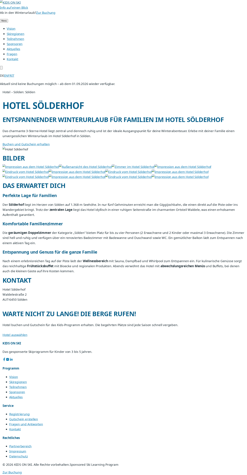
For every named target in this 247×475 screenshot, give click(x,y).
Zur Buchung (45, 12)
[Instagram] (7, 360)
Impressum (17, 451)
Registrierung (19, 414)
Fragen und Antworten (26, 424)
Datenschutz (18, 456)
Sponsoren (15, 44)
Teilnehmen (15, 39)
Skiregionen (15, 34)
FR (10, 75)
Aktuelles (13, 49)
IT (13, 75)
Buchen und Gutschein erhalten (26, 144)
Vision (11, 28)
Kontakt (12, 59)
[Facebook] (4, 360)
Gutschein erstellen (23, 419)
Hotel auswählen (15, 335)
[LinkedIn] (11, 360)
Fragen (12, 54)
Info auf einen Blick (14, 7)
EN (6, 75)
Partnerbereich (20, 446)
